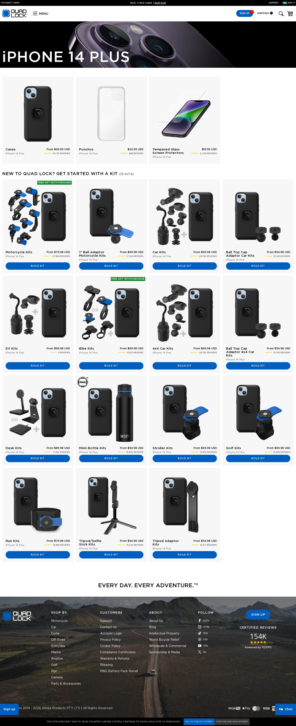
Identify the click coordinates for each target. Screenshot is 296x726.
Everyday (58, 646)
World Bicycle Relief (164, 639)
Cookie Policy (110, 646)
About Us (156, 621)
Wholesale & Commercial (167, 646)
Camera (57, 677)
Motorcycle (59, 621)
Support (274, 3)
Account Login (111, 633)
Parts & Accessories (66, 683)
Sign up (9, 709)
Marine (56, 652)
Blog (152, 627)
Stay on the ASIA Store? (232, 722)
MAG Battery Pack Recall (119, 671)
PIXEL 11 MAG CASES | (148, 3)
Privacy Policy (110, 639)
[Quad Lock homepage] (14, 16)
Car (53, 627)
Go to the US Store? (199, 722)
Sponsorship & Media (164, 652)
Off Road (58, 639)
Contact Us (108, 627)
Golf (54, 664)
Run (54, 671)
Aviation (57, 658)
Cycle (55, 633)
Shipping (263, 13)
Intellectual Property (164, 633)
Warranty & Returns (114, 658)
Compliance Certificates (118, 652)
